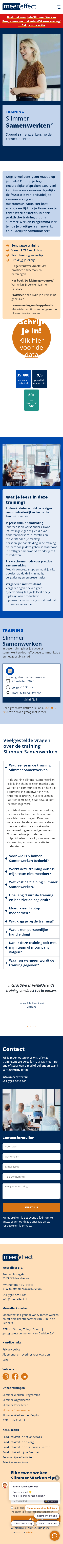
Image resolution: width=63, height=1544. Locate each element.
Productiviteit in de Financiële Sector (26, 1447)
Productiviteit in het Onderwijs (22, 1437)
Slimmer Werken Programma (21, 1395)
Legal (6, 1360)
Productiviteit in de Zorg (18, 1442)
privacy (29, 1531)
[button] (27, 1026)
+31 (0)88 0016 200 (14, 1081)
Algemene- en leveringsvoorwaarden (26, 1354)
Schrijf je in (31, 699)
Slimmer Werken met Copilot (21, 1415)
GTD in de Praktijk (14, 1420)
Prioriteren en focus (16, 1462)
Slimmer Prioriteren (15, 1405)
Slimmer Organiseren (16, 1400)
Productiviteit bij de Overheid (21, 1452)
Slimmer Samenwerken (17, 1410)
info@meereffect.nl (15, 1077)
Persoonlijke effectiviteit (18, 1457)
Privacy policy (11, 1349)
